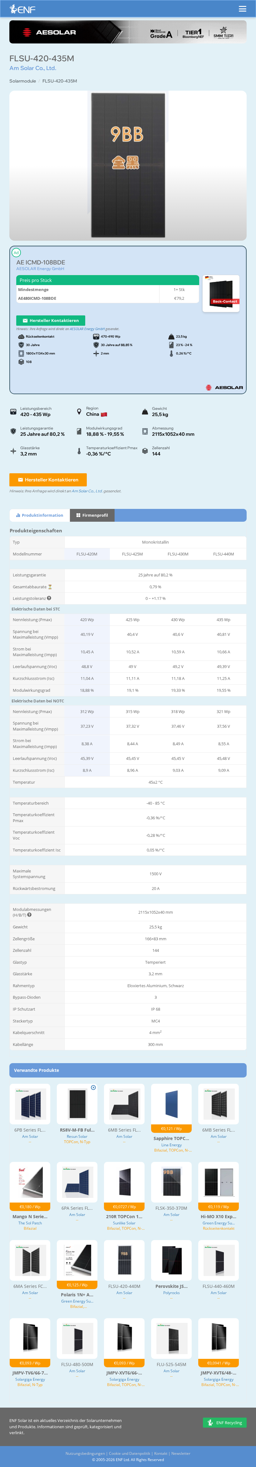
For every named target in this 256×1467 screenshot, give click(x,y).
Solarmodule (22, 81)
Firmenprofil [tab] (94, 515)
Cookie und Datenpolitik (129, 1453)
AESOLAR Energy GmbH (40, 268)
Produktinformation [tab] (42, 515)
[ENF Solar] (22, 10)
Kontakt (160, 1453)
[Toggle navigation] (242, 6)
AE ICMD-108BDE (40, 262)
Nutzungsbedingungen (85, 1453)
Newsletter (180, 1453)
